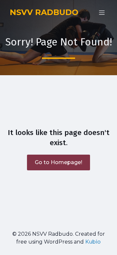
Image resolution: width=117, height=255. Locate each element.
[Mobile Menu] (101, 12)
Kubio (93, 242)
